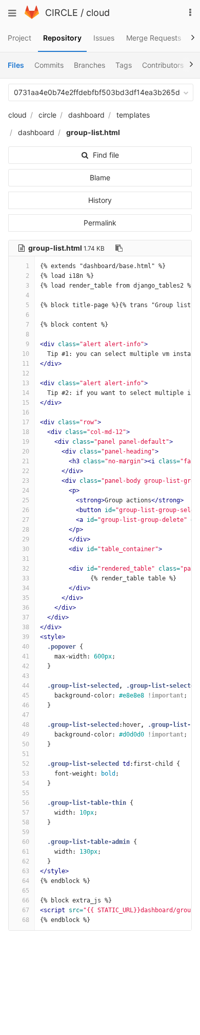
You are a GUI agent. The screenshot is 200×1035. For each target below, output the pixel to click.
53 (25, 773)
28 (25, 529)
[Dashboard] (32, 16)
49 (25, 734)
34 (25, 588)
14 (25, 393)
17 (25, 422)
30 (25, 549)
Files (16, 65)
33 (25, 578)
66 (25, 900)
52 (25, 763)
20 (25, 451)
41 (25, 656)
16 (25, 412)
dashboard (86, 114)
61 (25, 851)
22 (25, 471)
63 (25, 871)
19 (25, 441)
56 (25, 802)
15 (25, 402)
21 (25, 461)
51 (25, 754)
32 (25, 568)
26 (25, 510)
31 (25, 558)
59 (25, 832)
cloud (98, 12)
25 (25, 500)
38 (25, 627)
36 (25, 607)
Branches (89, 65)
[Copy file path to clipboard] (119, 248)
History (100, 200)
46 (25, 705)
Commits (49, 65)
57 (25, 812)
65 (25, 890)
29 (25, 539)
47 (25, 715)
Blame (100, 177)
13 (25, 383)
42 (25, 666)
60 (25, 841)
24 (25, 490)
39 (25, 637)
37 (25, 617)
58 (25, 822)
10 (25, 353)
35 (25, 597)
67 (25, 910)
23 (25, 480)
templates (133, 114)
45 (25, 695)
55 (25, 793)
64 (25, 881)
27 (25, 519)
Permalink (100, 222)
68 (25, 920)
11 (25, 363)
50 (25, 744)
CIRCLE (61, 12)
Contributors (163, 65)
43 (25, 676)
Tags (123, 65)
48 (25, 724)
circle (47, 114)
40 (25, 646)
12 (25, 373)
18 (25, 432)
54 (25, 783)
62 (25, 861)
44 (25, 685)
